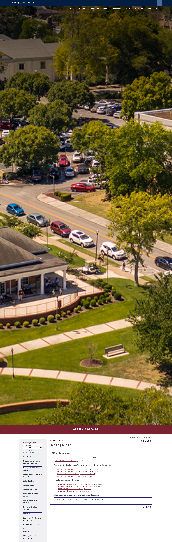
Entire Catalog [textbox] (27, 445)
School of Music (29, 485)
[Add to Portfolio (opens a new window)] (143, 441)
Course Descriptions (31, 525)
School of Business (30, 481)
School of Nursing (30, 489)
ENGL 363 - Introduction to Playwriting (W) (71, 476)
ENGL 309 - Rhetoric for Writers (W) (66, 461)
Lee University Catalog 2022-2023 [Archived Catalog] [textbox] (137, 437)
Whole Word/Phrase (30, 450)
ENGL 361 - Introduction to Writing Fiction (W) (72, 471)
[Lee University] (23, 3)
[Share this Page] (146, 441)
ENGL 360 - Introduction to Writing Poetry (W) (72, 469)
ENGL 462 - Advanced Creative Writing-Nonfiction (74, 489)
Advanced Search (29, 453)
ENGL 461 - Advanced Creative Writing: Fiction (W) (75, 486)
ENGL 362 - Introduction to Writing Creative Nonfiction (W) (76, 474)
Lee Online (27, 514)
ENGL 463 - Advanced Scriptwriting (70, 491)
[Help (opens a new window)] (150, 441)
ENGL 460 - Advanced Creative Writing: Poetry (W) (75, 484)
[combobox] (138, 437)
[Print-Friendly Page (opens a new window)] (148, 441)
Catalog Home (29, 457)
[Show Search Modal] (159, 3)
